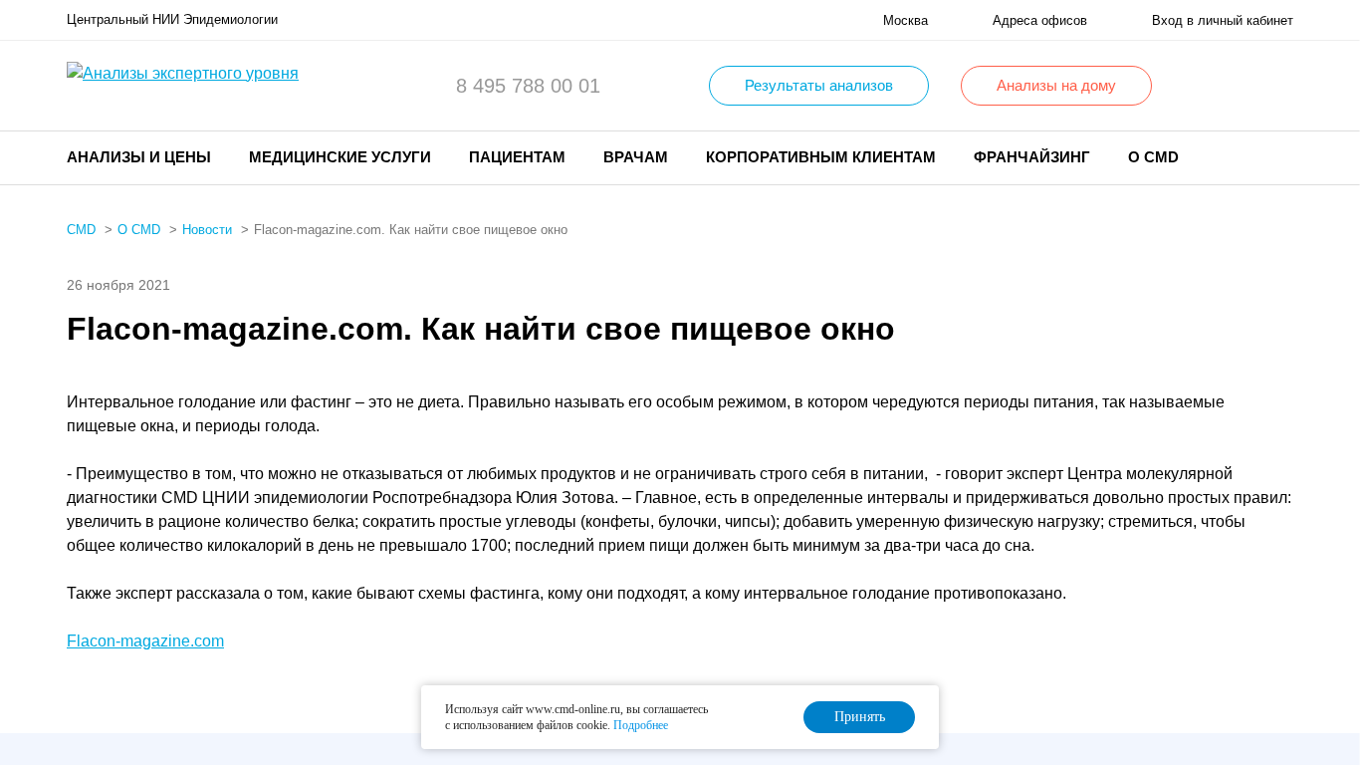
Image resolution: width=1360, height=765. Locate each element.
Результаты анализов (819, 85)
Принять (859, 716)
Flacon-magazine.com (145, 641)
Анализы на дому (1056, 85)
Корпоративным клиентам (821, 156)
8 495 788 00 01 (528, 86)
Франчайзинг (1032, 156)
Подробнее (640, 725)
